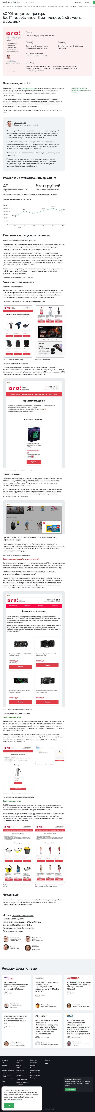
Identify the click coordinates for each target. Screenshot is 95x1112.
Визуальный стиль (35, 1075)
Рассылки (4, 1065)
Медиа (3, 1081)
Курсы (18, 1072)
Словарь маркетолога (21, 1079)
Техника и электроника (22, 915)
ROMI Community (20, 1067)
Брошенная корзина (12, 928)
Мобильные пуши (6, 1075)
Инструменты (20, 1070)
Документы (33, 1065)
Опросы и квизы (6, 1084)
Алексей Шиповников (35, 945)
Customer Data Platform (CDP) (17, 925)
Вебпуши (36, 921)
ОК (9, 1105)
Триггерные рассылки (13, 931)
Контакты (32, 1067)
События (18, 1065)
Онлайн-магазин (10, 918)
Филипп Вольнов (14, 937)
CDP (3, 1062)
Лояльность (5, 1072)
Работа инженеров (35, 1072)
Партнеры (33, 1078)
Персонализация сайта (8, 1070)
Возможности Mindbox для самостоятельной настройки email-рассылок (81, 90)
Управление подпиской (22, 1082)
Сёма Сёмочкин (14, 946)
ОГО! (7, 37)
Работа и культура (35, 1070)
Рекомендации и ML (7, 1079)
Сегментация (28, 928)
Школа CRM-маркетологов (20, 1076)
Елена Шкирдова (11, 61)
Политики (18, 1099)
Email (21, 918)
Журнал (18, 1062)
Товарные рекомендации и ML (17, 921)
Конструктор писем (7, 1067)
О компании (33, 1062)
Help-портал (19, 1084)
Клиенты (47, 1060)
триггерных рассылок (29, 88)
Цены (46, 1063)
